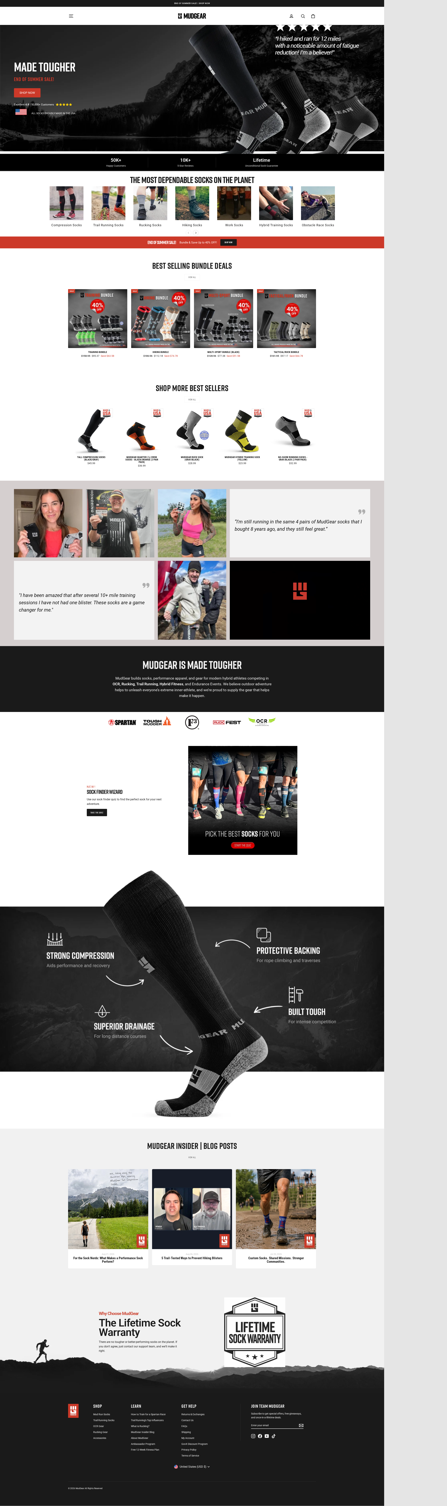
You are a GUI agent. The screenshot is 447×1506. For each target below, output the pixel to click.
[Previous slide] (188, 233)
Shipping (186, 1432)
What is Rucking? (140, 1426)
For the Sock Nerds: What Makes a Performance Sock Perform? (108, 1259)
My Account (187, 1438)
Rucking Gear (100, 1432)
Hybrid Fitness (171, 684)
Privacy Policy (188, 1449)
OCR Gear (98, 1426)
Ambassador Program (143, 1444)
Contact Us (187, 1420)
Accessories (99, 1438)
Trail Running (147, 684)
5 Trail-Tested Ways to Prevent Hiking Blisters (192, 1258)
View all (192, 277)
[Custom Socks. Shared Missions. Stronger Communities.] (276, 1211)
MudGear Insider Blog (142, 1432)
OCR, (117, 684)
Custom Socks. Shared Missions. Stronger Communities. (276, 1259)
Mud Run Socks (101, 1414)
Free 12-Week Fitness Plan (145, 1449)
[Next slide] (195, 233)
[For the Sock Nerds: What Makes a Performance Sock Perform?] (108, 1211)
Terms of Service (190, 1455)
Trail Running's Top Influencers (147, 1420)
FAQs (184, 1426)
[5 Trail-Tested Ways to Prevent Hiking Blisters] (192, 1211)
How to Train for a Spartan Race (148, 1414)
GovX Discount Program (194, 1444)
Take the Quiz (96, 812)
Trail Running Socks (103, 1420)
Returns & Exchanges (192, 1414)
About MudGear (139, 1438)
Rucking (128, 684)
